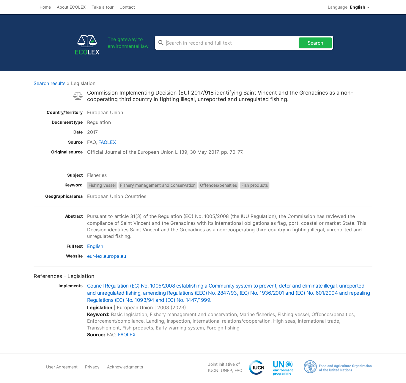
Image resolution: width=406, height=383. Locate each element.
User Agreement (62, 366)
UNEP (226, 370)
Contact (127, 7)
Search (315, 43)
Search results (49, 83)
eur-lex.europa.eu (106, 256)
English (95, 246)
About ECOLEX (71, 7)
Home (45, 7)
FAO (239, 370)
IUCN (213, 370)
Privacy (92, 366)
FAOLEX (107, 142)
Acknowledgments (125, 366)
